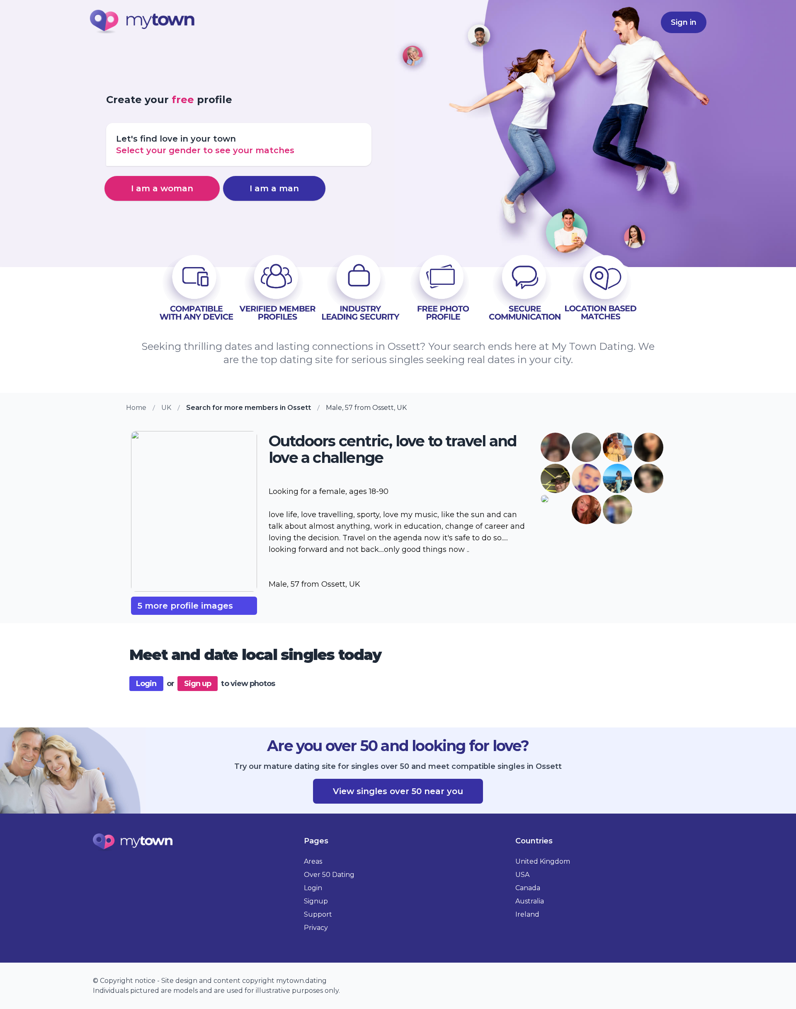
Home (136, 408)
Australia (529, 901)
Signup (316, 901)
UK (166, 408)
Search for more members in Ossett (248, 408)
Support (318, 914)
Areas (313, 861)
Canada (527, 888)
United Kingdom (542, 861)
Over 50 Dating (329, 875)
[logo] (143, 23)
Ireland (527, 914)
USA (522, 875)
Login (146, 683)
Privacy (316, 928)
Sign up (197, 683)
